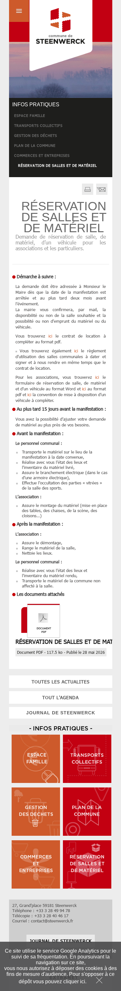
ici (50, 335)
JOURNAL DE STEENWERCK (60, 712)
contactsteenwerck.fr (52, 920)
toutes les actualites (61, 682)
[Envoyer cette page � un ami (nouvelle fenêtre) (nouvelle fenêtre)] (101, 193)
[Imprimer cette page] (87, 193)
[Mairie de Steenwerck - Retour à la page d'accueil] (51, 36)
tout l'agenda (60, 697)
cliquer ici (74, 981)
